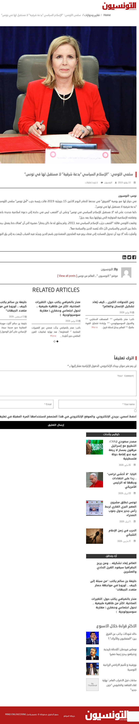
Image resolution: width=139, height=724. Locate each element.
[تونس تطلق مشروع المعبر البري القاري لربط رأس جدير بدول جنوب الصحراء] (94, 508)
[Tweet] (129, 257)
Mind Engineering (15, 714)
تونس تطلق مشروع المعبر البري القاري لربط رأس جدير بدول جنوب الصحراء (120, 509)
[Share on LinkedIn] (124, 257)
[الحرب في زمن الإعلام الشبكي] (94, 537)
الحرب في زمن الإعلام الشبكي (122, 532)
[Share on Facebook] (134, 257)
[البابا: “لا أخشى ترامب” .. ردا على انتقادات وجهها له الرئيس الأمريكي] (94, 480)
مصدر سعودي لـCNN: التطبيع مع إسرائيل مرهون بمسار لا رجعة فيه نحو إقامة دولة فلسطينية (122, 450)
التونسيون (108, 183)
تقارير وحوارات (92, 15)
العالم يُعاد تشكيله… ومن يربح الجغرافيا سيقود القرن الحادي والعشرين (116, 567)
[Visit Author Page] (126, 277)
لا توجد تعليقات (91, 183)
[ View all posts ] (67, 276)
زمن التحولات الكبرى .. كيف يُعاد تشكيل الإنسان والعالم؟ (59, 304)
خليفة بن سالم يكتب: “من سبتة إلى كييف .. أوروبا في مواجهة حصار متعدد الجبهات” (113, 585)
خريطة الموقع (69, 716)
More (41, 327)
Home (107, 15)
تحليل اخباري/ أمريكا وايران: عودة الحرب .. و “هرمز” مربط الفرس (112, 304)
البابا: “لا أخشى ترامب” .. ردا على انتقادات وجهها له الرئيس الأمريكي (121, 480)
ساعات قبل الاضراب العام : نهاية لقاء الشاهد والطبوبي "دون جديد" (119, 685)
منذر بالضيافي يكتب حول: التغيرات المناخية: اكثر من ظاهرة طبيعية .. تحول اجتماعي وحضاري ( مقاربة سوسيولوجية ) (114, 605)
